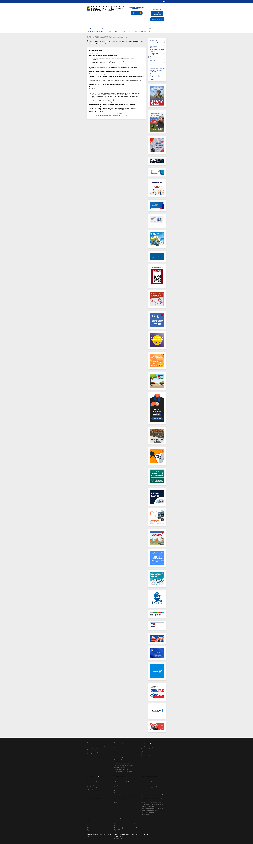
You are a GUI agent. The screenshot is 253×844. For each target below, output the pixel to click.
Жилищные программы (120, 789)
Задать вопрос (145, 814)
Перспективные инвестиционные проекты (152, 802)
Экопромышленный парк (147, 806)
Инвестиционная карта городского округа (152, 804)
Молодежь (117, 785)
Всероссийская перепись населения (123, 795)
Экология (143, 754)
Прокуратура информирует (157, 76)
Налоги (89, 793)
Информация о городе (93, 748)
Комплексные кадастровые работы (150, 758)
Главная (89, 36)
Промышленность (91, 783)
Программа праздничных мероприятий (124, 824)
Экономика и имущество (134, 28)
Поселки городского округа (157, 66)
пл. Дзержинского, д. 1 (157, 9)
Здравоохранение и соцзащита (122, 781)
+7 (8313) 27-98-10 (118, 838)
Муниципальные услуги (108, 36)
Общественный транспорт (148, 752)
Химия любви (126, 31)
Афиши (89, 824)
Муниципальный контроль (154, 59)
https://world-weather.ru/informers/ (136, 8)
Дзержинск (91, 28)
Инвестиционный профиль (148, 781)
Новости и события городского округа (97, 746)
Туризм (116, 802)
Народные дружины (140, 31)
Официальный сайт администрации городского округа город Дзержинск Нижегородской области (108, 8)
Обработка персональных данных (156, 78)
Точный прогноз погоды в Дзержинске (136, 7)
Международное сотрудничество (95, 752)
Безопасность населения (120, 791)
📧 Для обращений (157, 19)
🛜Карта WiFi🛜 (136, 13)
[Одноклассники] (145, 834)
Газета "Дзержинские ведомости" (95, 754)
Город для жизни (151, 28)
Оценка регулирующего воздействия (156, 70)
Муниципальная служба (156, 73)
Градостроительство (146, 750)
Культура (116, 783)
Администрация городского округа (154, 43)
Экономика (90, 779)
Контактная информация (147, 812)
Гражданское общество (120, 793)
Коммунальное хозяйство (148, 746)
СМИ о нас (89, 828)
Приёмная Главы (157, 13)
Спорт (115, 787)
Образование (117, 779)
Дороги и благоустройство (148, 748)
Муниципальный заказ (93, 791)
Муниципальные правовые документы (157, 50)
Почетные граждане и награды (95, 750)
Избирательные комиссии (154, 46)
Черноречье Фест (112, 31)
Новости (89, 822)
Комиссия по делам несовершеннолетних (125, 797)
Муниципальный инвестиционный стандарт (152, 808)
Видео (88, 826)
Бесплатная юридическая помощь (96, 798)
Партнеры (89, 830)
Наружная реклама (92, 789)
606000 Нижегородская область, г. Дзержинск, (157, 7)
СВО (150, 31)
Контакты (89, 836)
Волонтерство (117, 800)
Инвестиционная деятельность (95, 781)
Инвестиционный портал (95, 31)
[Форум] (148, 834)
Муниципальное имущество (94, 795)
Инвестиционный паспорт (148, 783)
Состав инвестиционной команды (150, 810)
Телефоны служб (145, 756)
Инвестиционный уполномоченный (150, 779)
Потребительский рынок (93, 787)
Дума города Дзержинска (153, 63)
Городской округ (104, 28)
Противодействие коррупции (157, 68)
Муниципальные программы (94, 797)
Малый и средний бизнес (93, 785)
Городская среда (118, 28)
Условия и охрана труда (120, 798)
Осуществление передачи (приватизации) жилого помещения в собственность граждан (107, 37)
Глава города (153, 40)
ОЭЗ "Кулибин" (145, 785)
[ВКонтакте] (142, 834)
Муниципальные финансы (154, 53)
